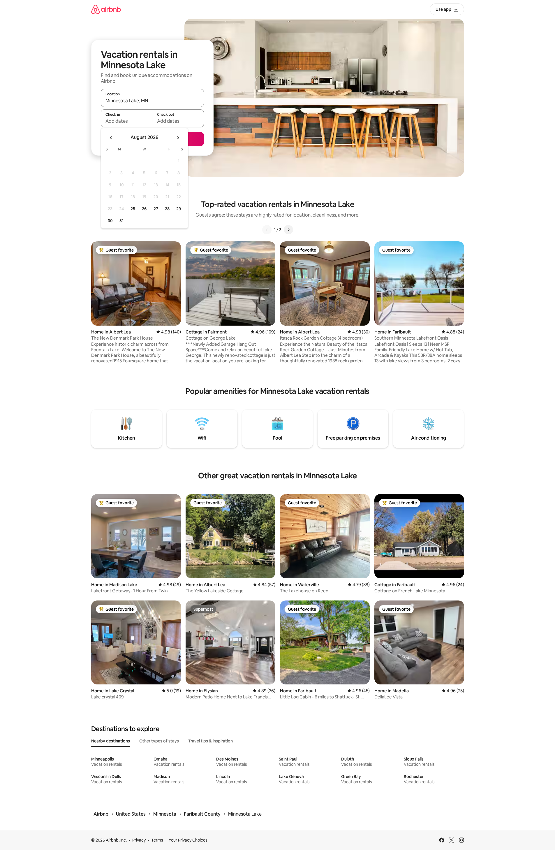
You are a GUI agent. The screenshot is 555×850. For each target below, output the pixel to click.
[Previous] (267, 229)
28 (167, 208)
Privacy (139, 840)
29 (178, 208)
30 (110, 220)
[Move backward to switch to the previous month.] (111, 137)
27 (156, 208)
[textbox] (126, 120)
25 (133, 208)
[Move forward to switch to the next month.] (178, 137)
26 (144, 208)
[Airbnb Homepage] (106, 9)
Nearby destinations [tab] (110, 741)
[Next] (288, 229)
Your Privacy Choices (188, 840)
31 (121, 220)
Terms (157, 840)
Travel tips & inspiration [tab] (210, 741)
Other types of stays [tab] (159, 741)
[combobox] (152, 100)
